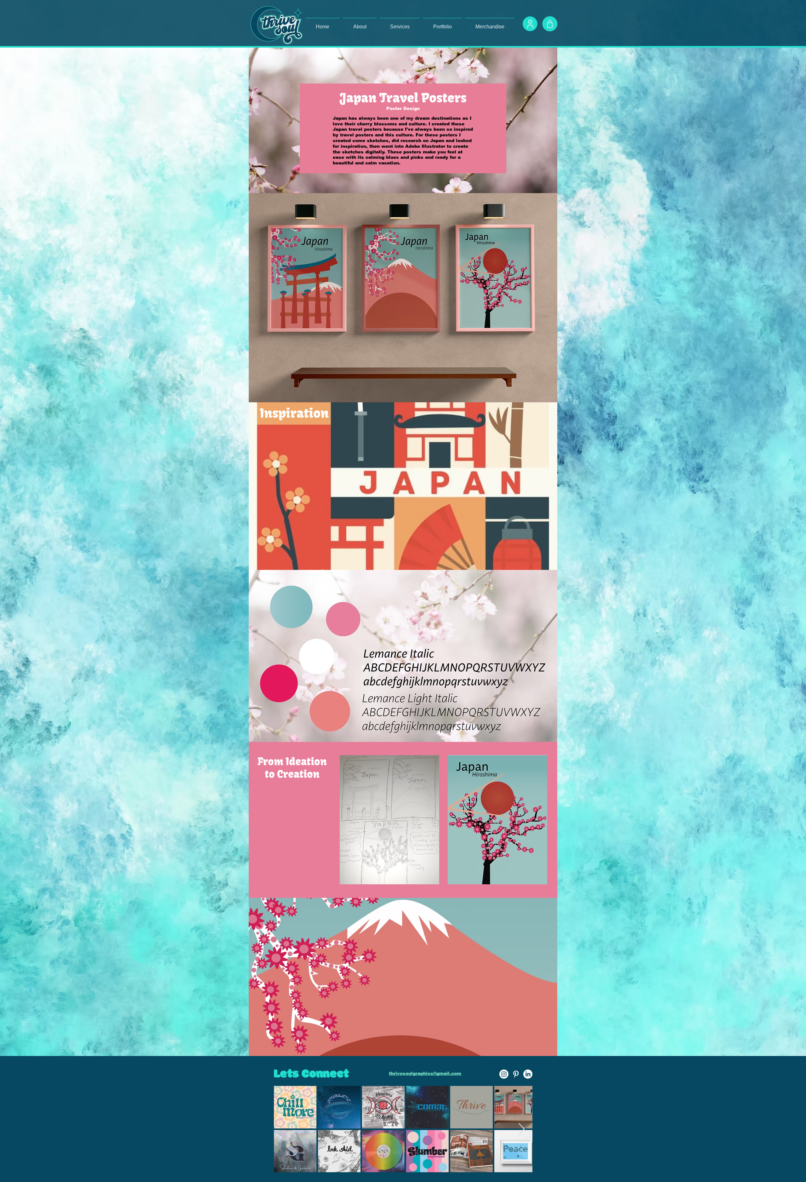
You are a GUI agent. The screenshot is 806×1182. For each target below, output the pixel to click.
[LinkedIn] (527, 1074)
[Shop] (549, 23)
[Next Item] (521, 1129)
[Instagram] (503, 1074)
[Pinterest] (515, 1074)
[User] (530, 23)
